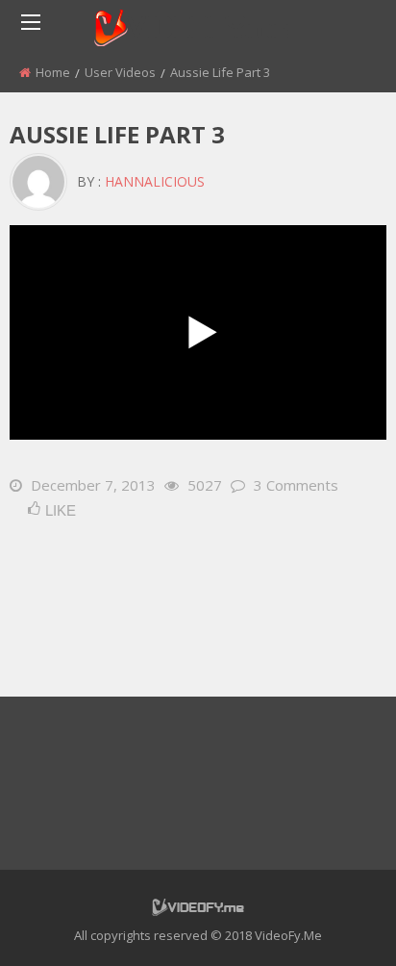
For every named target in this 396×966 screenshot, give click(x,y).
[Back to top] (333, 923)
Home (53, 72)
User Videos (120, 72)
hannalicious (155, 181)
